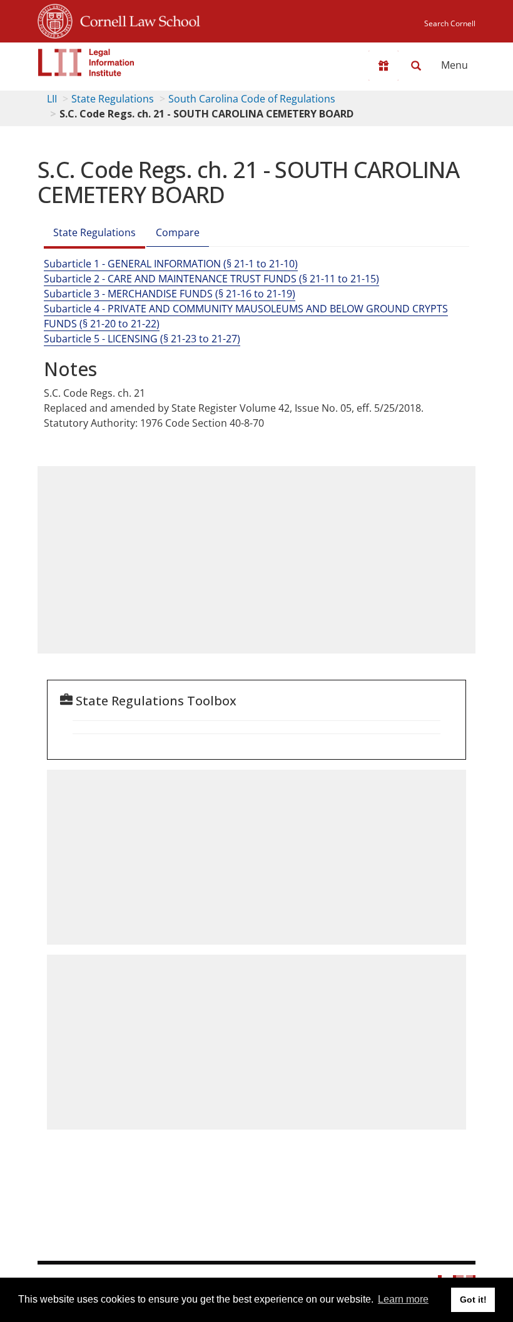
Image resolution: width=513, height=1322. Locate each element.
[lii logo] (86, 62)
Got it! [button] (473, 1300)
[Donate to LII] (383, 66)
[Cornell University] (55, 19)
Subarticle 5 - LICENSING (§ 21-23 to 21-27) (142, 338)
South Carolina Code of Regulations (251, 99)
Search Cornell (449, 23)
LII (52, 99)
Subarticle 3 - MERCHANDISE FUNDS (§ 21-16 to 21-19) (169, 294)
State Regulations (112, 99)
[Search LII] (416, 66)
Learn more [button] (403, 1299)
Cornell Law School (136, 19)
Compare (178, 232)
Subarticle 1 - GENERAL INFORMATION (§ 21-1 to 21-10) (171, 264)
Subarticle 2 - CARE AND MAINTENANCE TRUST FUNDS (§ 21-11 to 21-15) (211, 279)
